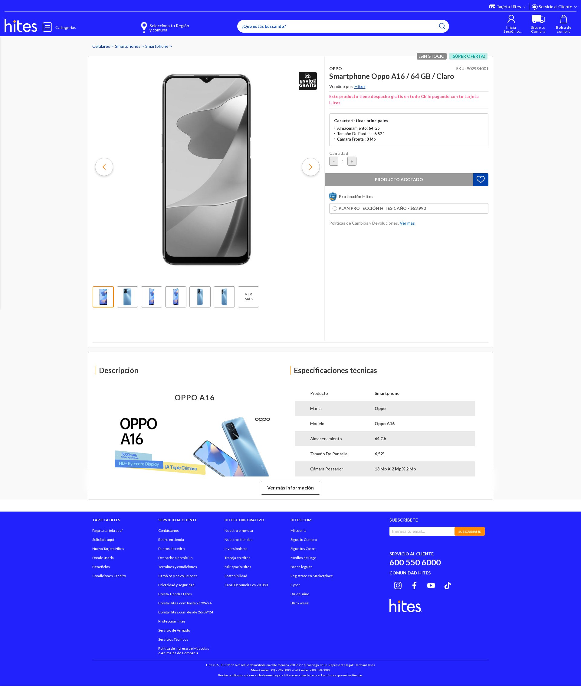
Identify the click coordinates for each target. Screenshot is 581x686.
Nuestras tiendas (238, 539)
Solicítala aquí (103, 539)
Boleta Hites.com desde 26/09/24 (185, 612)
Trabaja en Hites (237, 557)
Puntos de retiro (171, 548)
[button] (511, 24)
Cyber (295, 585)
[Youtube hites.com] (431, 584)
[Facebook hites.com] (414, 584)
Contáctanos (168, 530)
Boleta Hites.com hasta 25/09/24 (185, 603)
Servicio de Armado (174, 630)
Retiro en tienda (171, 539)
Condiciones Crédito (109, 576)
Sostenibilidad (236, 576)
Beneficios (101, 566)
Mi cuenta (298, 530)
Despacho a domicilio (175, 557)
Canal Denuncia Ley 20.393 (246, 585)
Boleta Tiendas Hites (175, 594)
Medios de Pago (303, 557)
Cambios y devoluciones (178, 576)
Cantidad (338, 153)
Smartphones (128, 46)
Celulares (101, 46)
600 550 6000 (415, 562)
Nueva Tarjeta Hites (108, 548)
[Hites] (21, 25)
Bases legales (301, 566)
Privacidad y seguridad (176, 585)
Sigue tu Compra (303, 539)
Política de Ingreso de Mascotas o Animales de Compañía (183, 650)
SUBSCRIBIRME (469, 531)
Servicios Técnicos (173, 639)
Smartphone (157, 46)
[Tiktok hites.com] (447, 584)
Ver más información (290, 487)
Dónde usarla (103, 557)
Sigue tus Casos (303, 548)
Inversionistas (236, 548)
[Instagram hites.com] (398, 584)
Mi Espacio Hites (238, 566)
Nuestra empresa (239, 530)
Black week (299, 603)
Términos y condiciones (177, 566)
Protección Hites (171, 621)
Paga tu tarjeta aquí (107, 530)
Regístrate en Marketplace (311, 576)
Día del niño (299, 594)
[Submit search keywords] (442, 26)
